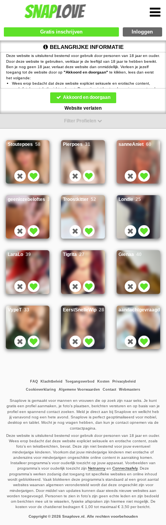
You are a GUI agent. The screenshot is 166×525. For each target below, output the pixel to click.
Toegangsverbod (80, 381)
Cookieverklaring (41, 389)
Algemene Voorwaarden (79, 389)
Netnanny (96, 468)
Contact (109, 389)
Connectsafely (124, 468)
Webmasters (129, 389)
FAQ (34, 381)
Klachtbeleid (52, 381)
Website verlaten (83, 108)
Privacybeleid (124, 381)
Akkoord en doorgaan (86, 97)
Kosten (103, 381)
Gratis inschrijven (61, 32)
